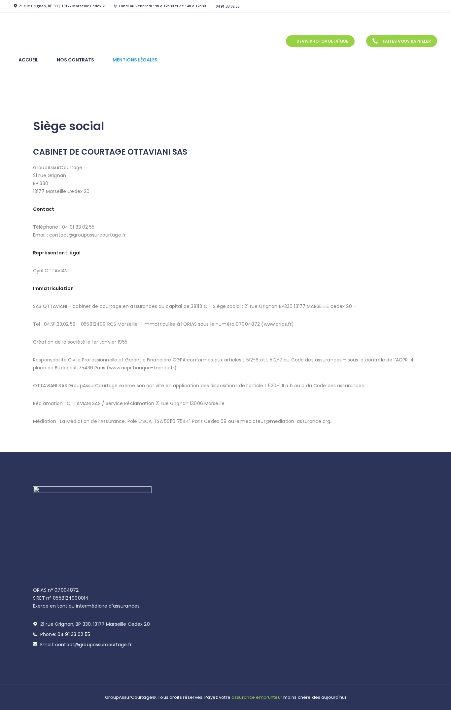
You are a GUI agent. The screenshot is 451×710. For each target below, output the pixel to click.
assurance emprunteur (256, 697)
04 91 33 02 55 (73, 634)
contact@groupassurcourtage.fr (93, 644)
